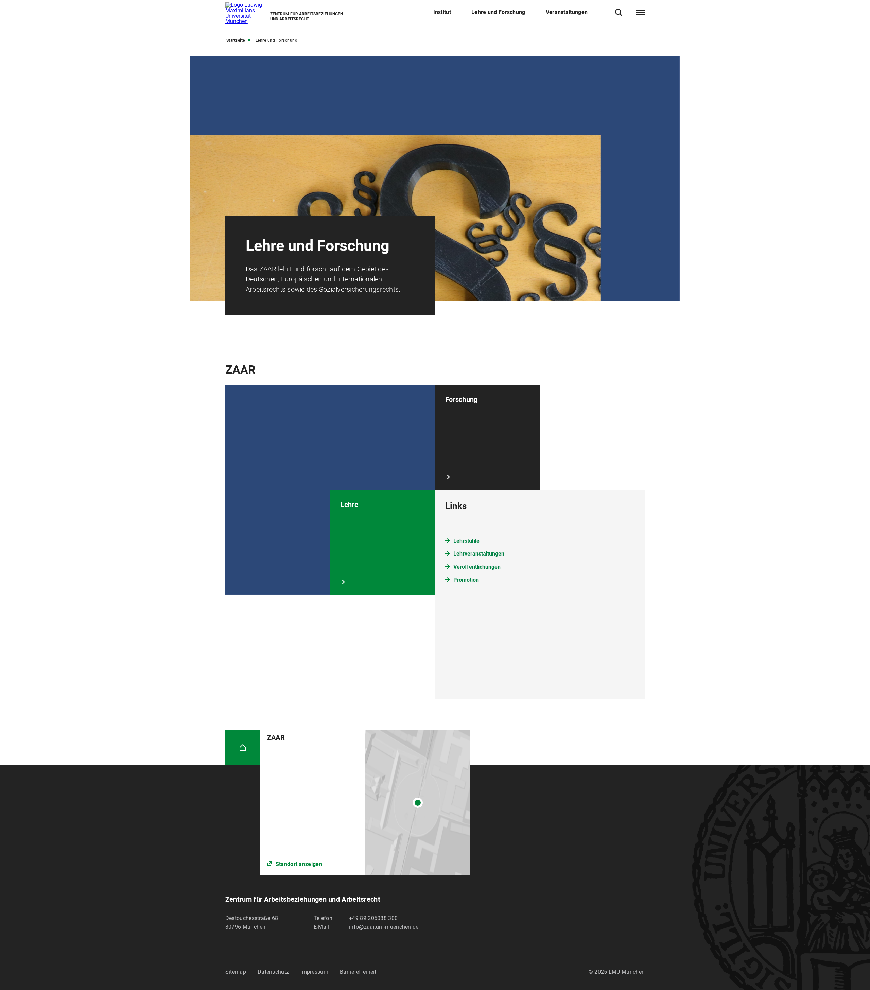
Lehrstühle (466, 540)
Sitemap (235, 972)
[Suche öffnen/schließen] (618, 12)
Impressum (314, 972)
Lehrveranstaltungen (478, 553)
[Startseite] (242, 747)
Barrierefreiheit (358, 972)
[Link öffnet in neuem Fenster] (365, 802)
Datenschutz (273, 972)
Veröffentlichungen (477, 567)
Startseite (235, 40)
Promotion (466, 580)
